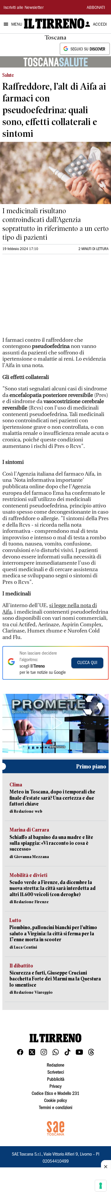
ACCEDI (100, 25)
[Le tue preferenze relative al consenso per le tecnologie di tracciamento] (100, 1185)
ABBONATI (96, 8)
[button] (55, 722)
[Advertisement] (46, 298)
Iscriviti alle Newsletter (24, 8)
